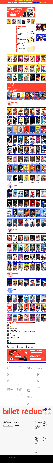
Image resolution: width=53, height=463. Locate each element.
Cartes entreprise (37, 426)
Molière (36, 448)
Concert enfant (8, 386)
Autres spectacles (45, 431)
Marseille (44, 438)
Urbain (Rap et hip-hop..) (20, 394)
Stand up (38, 369)
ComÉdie (12, 4)
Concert (37, 4)
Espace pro (36, 425)
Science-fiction (8, 372)
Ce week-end (37, 451)
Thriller (7, 381)
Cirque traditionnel (29, 384)
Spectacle (28, 4)
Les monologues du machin (13, 330)
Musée (37, 384)
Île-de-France (12, 6)
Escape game (28, 391)
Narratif (38, 378)
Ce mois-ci (36, 452)
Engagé (8, 379)
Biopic (7, 371)
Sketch (37, 375)
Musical (8, 375)
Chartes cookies (27, 458)
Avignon (17, 6)
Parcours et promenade (29, 397)
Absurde (38, 374)
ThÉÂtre (8, 4)
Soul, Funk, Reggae (19, 390)
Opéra (27, 366)
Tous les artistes (37, 444)
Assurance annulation (38, 422)
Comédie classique (19, 366)
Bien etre (28, 402)
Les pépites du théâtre (37, 439)
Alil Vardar (36, 447)
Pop (17, 393)
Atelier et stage (28, 390)
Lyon (31, 6)
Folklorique (18, 391)
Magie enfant (8, 388)
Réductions (28, 0)
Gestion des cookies (48, 458)
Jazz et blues (18, 387)
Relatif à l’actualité (39, 379)
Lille (28, 6)
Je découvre (14, 90)
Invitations (22, 0)
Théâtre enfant (8, 384)
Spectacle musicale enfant (10, 393)
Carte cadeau (17, 0)
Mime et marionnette (29, 368)
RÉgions (45, 6)
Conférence (28, 395)
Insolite (28, 404)
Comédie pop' (18, 365)
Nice (37, 6)
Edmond (11, 337)
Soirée (27, 394)
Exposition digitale (39, 387)
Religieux (18, 386)
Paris (8, 6)
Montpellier (34, 6)
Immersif (28, 403)
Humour (17, 4)
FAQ (35, 421)
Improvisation (38, 367)
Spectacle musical (29, 367)
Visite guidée (28, 396)
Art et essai (8, 373)
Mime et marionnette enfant (10, 389)
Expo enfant (8, 390)
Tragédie (8, 368)
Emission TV (28, 392)
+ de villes (41, 6)
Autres (44, 441)
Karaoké (28, 401)
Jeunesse (8, 378)
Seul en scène (8, 366)
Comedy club (38, 365)
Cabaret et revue (29, 365)
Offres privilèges (43, 2)
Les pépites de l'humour (37, 441)
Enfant (32, 4)
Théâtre (44, 421)
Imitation (38, 376)
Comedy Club (22, 4)
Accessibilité (43, 458)
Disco (17, 395)
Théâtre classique (9, 365)
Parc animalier (28, 399)
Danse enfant (8, 387)
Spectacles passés (46, 430)
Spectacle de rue (29, 372)
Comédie (44, 422)
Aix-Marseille (21, 6)
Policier (8, 380)
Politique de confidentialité (13, 458)
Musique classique (19, 384)
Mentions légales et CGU (20, 458)
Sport (27, 398)
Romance (8, 369)
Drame (7, 367)
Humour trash (38, 373)
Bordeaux (25, 6)
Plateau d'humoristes (39, 368)
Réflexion (8, 376)
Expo (45, 4)
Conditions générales (6, 458)
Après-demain (31, 29)
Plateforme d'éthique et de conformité (35, 458)
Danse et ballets (29, 369)
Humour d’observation (39, 371)
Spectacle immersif (29, 371)
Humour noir (38, 372)
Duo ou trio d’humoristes (39, 366)
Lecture (8, 374)
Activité (41, 4)
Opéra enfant (8, 391)
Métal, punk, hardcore (19, 389)
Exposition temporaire (39, 386)
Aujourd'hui (31, 26)
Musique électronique (19, 388)
